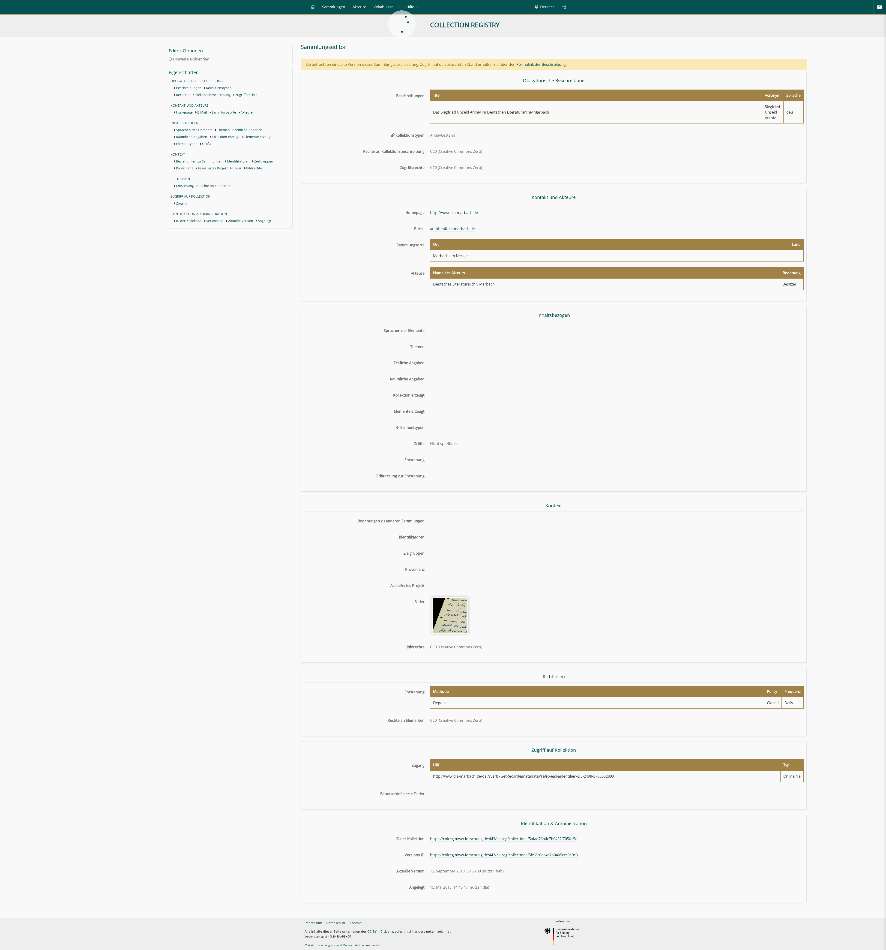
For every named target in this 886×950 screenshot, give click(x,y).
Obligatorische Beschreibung (197, 81)
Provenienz (184, 168)
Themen (223, 130)
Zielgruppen (263, 161)
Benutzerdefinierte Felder (402, 793)
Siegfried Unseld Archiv (772, 112)
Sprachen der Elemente (194, 130)
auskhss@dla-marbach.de (452, 228)
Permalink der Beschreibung (541, 64)
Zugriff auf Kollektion (191, 196)
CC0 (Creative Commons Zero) (456, 151)
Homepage (184, 112)
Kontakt (356, 923)
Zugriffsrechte (246, 95)
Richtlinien (180, 179)
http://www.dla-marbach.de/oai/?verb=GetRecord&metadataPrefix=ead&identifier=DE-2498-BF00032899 (523, 776)
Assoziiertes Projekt (213, 168)
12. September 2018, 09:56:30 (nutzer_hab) (467, 871)
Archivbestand (442, 135)
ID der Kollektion (189, 221)
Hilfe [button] (410, 6)
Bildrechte (254, 168)
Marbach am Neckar (450, 255)
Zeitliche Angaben (248, 130)
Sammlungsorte (224, 112)
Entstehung (185, 185)
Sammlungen (333, 6)
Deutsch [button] (547, 6)
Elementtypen (187, 143)
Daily (788, 702)
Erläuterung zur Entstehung (400, 475)
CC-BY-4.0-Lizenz (380, 931)
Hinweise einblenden (191, 59)
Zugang (182, 203)
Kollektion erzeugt (226, 137)
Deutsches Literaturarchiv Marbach (464, 284)
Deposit (440, 702)
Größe (207, 143)
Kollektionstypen (219, 88)
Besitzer (789, 284)
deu (789, 112)
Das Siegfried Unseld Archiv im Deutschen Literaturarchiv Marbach (491, 112)
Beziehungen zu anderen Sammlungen (391, 520)
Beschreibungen (188, 88)
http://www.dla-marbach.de (454, 212)
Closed (773, 702)
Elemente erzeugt (258, 137)
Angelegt (264, 221)
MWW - (343, 945)
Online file (792, 776)
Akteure (359, 6)
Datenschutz (336, 923)
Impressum (313, 923)
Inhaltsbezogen (185, 123)
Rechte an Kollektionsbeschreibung (203, 95)
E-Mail (202, 112)
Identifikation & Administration (199, 214)
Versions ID (215, 221)
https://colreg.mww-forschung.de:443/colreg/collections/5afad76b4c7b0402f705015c (503, 838)
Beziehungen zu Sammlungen (199, 161)
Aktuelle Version (240, 221)
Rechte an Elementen (214, 185)
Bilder (237, 168)
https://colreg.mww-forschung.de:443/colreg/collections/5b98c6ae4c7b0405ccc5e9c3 (504, 854)
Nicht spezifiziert (444, 443)
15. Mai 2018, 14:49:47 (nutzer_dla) (459, 887)
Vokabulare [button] (383, 6)
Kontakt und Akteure (190, 105)
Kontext (178, 154)
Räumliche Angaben (191, 137)
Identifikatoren (238, 161)
